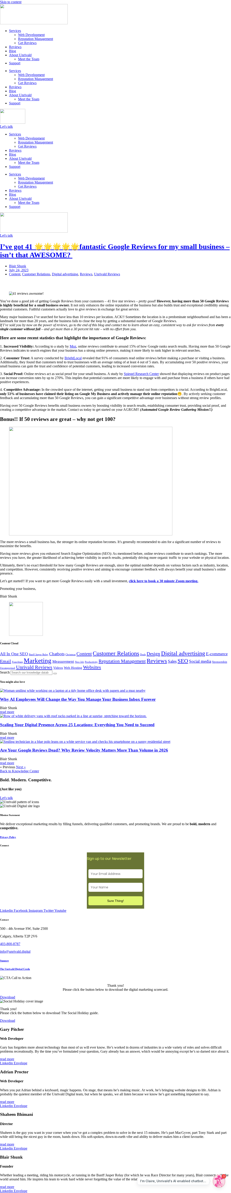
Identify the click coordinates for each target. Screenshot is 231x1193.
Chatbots (57, 654)
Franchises (17, 662)
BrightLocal (73, 358)
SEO (183, 661)
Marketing (37, 660)
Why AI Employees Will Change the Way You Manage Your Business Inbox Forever (78, 699)
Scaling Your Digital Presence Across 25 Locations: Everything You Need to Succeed (77, 724)
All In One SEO (14, 654)
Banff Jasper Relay (38, 654)
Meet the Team (28, 59)
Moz (73, 346)
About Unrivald (20, 55)
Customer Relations (36, 274)
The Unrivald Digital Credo (15, 969)
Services (15, 31)
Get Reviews (27, 43)
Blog (12, 51)
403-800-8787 (10, 944)
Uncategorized (7, 668)
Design (153, 653)
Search (5, 672)
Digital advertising (65, 274)
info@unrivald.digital (15, 951)
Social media (200, 661)
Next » (21, 767)
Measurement (63, 661)
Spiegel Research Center (141, 374)
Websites (92, 667)
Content (14, 274)
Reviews (15, 47)
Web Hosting (73, 668)
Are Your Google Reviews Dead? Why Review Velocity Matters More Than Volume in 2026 (84, 750)
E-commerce (217, 654)
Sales (172, 661)
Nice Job (79, 662)
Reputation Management (35, 39)
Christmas (70, 654)
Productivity (91, 662)
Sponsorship (219, 661)
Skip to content (10, 2)
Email (5, 661)
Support (14, 63)
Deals (143, 654)
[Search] (55, 673)
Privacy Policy (8, 837)
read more (7, 712)
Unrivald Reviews (107, 274)
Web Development (31, 35)
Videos (58, 668)
